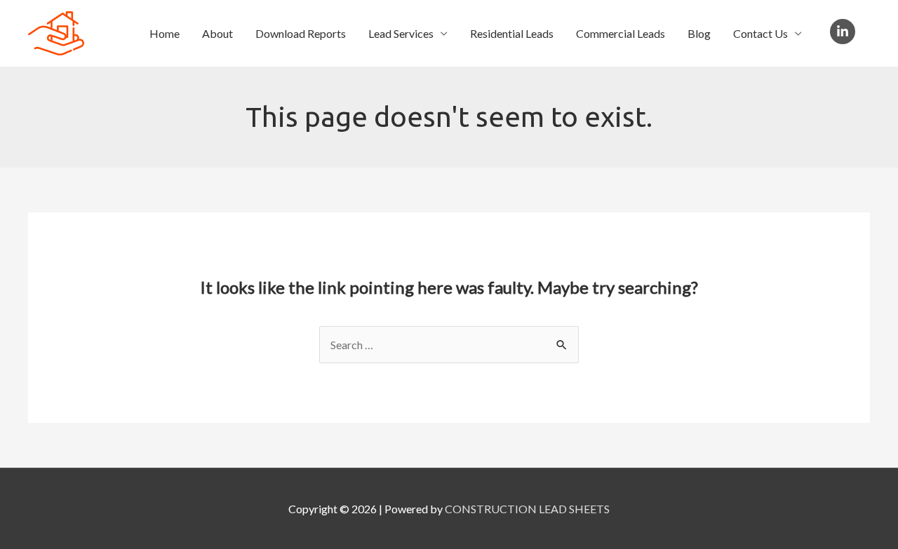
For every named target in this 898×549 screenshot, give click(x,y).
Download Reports (300, 33)
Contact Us (760, 33)
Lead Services (401, 33)
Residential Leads (512, 33)
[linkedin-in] (844, 31)
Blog (699, 33)
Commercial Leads (620, 33)
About (217, 33)
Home (164, 33)
